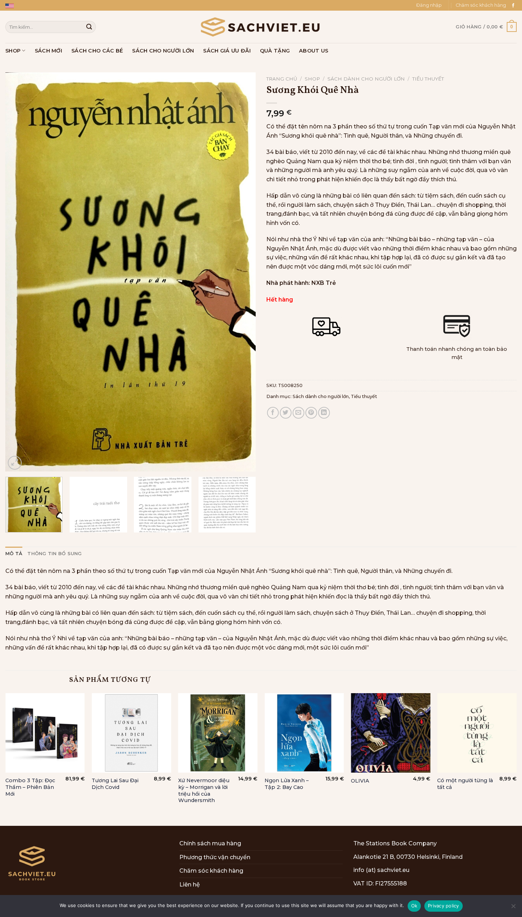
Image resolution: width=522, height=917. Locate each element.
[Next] (241, 272)
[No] (513, 908)
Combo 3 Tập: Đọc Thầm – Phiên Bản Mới (30, 787)
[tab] (13, 554)
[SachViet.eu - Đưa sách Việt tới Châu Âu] (261, 27)
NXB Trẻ (323, 283)
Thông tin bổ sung (54, 553)
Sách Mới (48, 51)
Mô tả (13, 553)
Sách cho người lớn (163, 51)
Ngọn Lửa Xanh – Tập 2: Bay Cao (287, 783)
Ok (414, 905)
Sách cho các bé (97, 51)
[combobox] (50, 27)
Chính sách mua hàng (210, 843)
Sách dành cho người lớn (366, 79)
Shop (13, 51)
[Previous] (19, 272)
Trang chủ (281, 79)
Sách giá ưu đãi (226, 51)
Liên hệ (189, 884)
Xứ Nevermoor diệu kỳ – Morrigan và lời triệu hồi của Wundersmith (203, 790)
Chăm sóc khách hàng (481, 5)
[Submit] (89, 27)
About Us (313, 51)
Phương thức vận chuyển (214, 857)
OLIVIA (360, 781)
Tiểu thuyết (428, 79)
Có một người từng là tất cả (465, 783)
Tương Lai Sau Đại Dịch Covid (115, 783)
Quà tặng (275, 51)
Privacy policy (443, 905)
